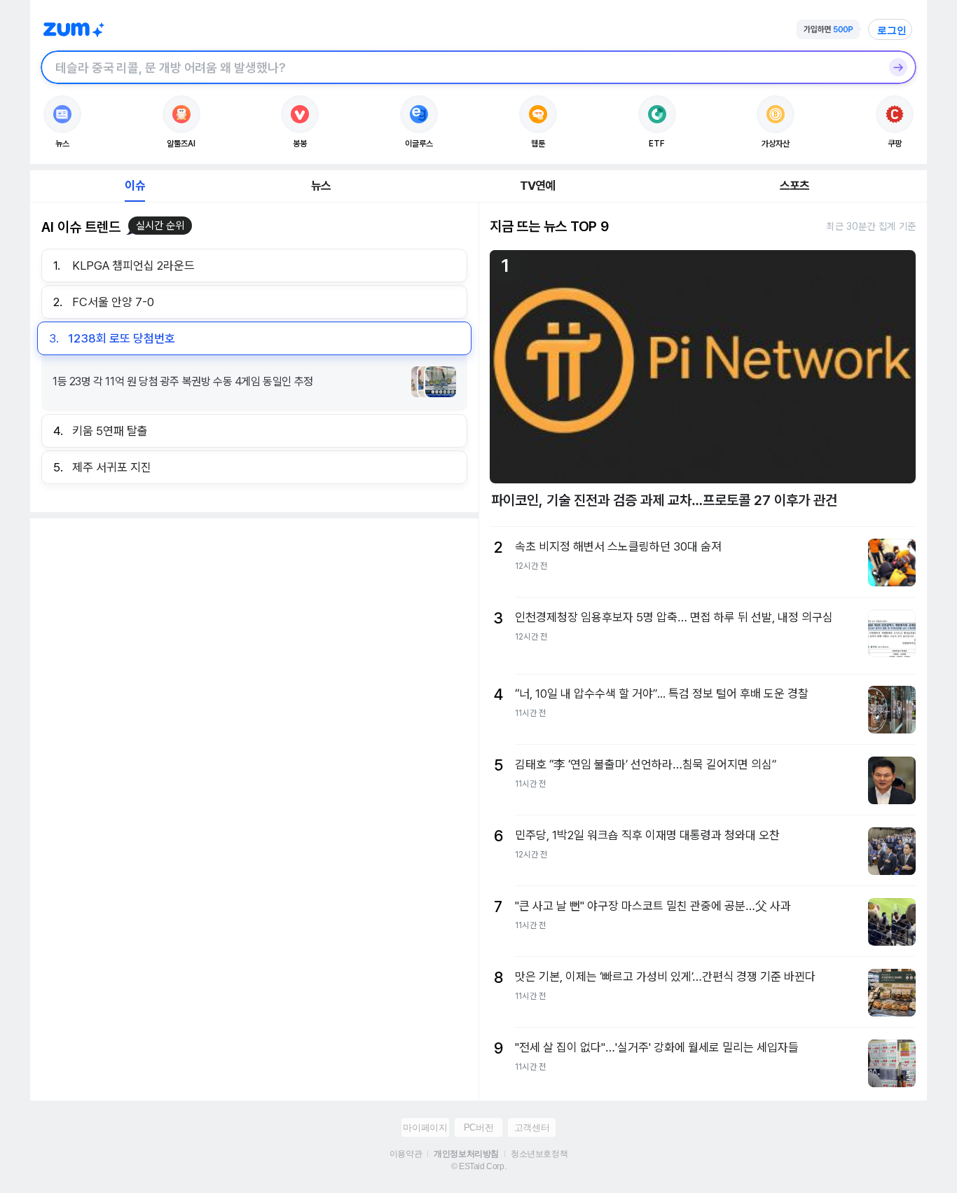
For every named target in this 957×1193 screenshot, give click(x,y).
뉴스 (321, 186)
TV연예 (538, 186)
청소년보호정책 (539, 1154)
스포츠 (795, 186)
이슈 (134, 186)
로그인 (892, 30)
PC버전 (478, 1127)
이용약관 (406, 1154)
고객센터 (531, 1127)
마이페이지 (425, 1127)
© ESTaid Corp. (478, 1166)
